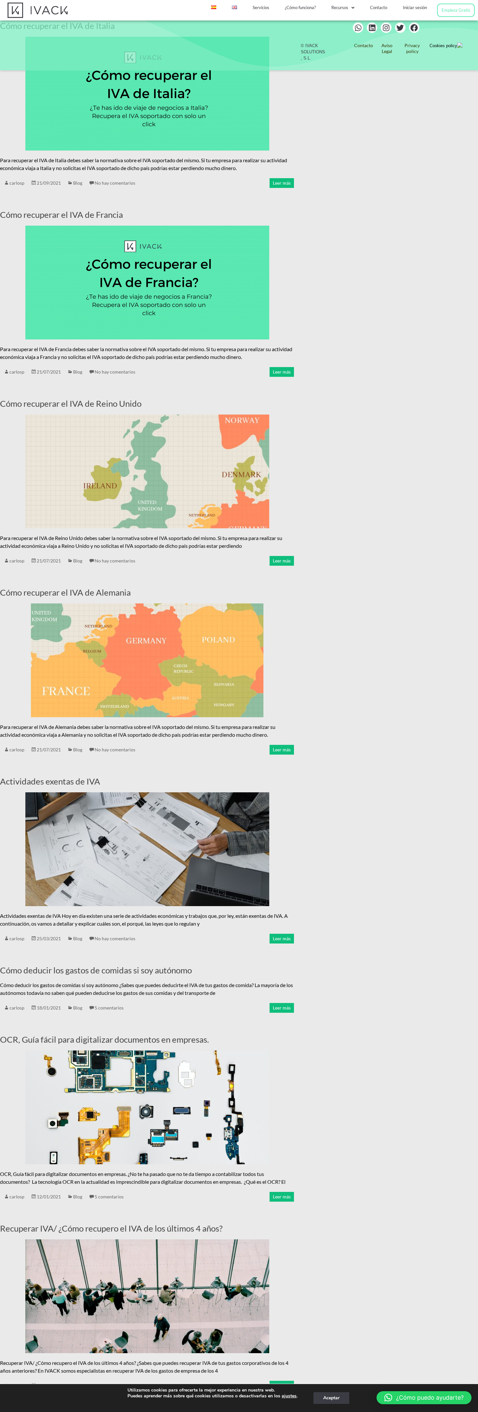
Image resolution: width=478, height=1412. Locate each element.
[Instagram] (386, 27)
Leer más (282, 183)
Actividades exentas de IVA (50, 781)
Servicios (261, 7)
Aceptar (331, 1398)
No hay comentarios (115, 183)
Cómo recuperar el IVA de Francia (61, 214)
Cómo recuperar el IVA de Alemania (65, 592)
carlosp (16, 183)
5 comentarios (109, 1007)
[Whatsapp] (358, 27)
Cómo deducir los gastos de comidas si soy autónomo (96, 970)
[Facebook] (414, 27)
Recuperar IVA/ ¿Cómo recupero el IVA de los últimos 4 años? (111, 1228)
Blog (77, 183)
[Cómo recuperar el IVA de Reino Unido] (147, 418)
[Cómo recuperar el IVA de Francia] (147, 229)
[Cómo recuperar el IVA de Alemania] (147, 606)
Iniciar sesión (415, 7)
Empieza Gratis (456, 10)
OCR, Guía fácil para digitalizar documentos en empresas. (104, 1039)
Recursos (339, 7)
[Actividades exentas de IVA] (147, 795)
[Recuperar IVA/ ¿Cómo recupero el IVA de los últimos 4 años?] (147, 1242)
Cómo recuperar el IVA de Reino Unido (70, 403)
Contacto (378, 7)
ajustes (289, 1396)
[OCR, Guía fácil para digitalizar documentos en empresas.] (147, 1053)
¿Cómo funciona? (300, 7)
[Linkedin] (372, 27)
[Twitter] (400, 27)
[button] (343, 7)
